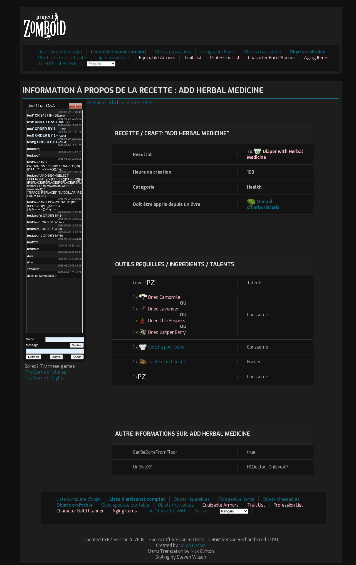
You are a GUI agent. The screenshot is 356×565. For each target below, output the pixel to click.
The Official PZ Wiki (57, 63)
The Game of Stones (45, 372)
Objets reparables (173, 52)
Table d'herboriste (166, 362)
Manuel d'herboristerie (263, 204)
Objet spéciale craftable (62, 58)
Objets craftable (308, 52)
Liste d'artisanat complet (119, 52)
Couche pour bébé (166, 347)
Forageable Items (218, 52)
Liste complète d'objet (60, 52)
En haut (202, 511)
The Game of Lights (45, 378)
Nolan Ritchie (192, 545)
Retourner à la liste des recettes (119, 102)
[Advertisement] (238, 22)
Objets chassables (262, 52)
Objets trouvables (112, 58)
